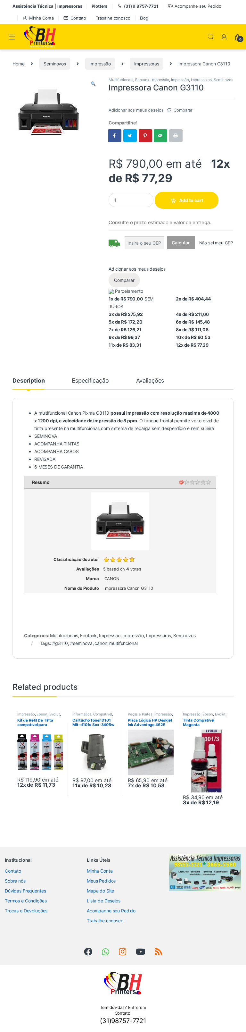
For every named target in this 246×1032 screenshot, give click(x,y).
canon (100, 643)
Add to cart (191, 200)
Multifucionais (121, 79)
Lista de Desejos (103, 900)
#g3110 (60, 643)
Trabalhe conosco (113, 18)
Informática (81, 714)
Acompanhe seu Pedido (198, 6)
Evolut (54, 714)
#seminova (81, 643)
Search (210, 36)
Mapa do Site (100, 890)
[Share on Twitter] (130, 135)
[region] (205, 872)
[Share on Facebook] (115, 135)
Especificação (90, 381)
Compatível (102, 714)
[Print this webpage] (176, 135)
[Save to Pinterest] (145, 135)
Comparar (183, 110)
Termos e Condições (25, 900)
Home (18, 63)
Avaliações (150, 381)
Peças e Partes (140, 714)
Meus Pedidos (101, 881)
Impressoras (146, 63)
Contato (78, 18)
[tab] (28, 383)
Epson (42, 714)
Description (28, 381)
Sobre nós (15, 881)
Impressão (100, 63)
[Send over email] (160, 135)
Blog (144, 18)
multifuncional (123, 643)
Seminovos (55, 63)
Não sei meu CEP (216, 242)
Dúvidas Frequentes (25, 890)
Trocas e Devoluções (26, 910)
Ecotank (142, 79)
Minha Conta (41, 18)
